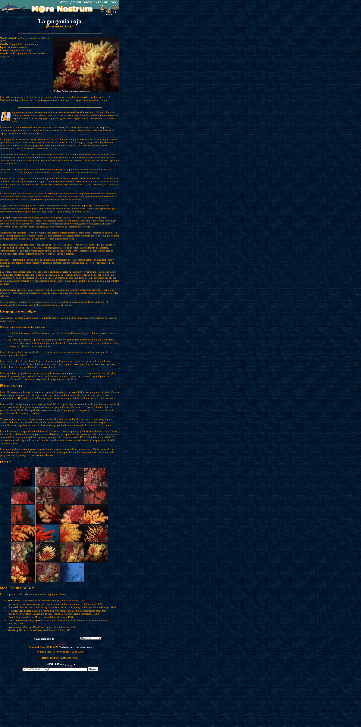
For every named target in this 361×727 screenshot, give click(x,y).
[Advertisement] (43, 700)
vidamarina (11, 17)
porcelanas (6, 379)
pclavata (57, 17)
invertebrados (31, 17)
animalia (20, 17)
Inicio (2, 17)
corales (49, 17)
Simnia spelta (82, 373)
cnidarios (41, 17)
